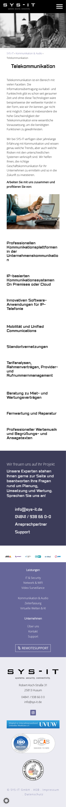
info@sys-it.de (28, 509)
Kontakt (33, 631)
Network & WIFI (33, 583)
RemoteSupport (35, 648)
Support (22, 532)
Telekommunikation (33, 66)
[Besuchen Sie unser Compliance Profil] (33, 752)
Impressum (51, 789)
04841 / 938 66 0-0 (33, 517)
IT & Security (33, 578)
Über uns (33, 626)
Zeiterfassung (33, 603)
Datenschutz (34, 794)
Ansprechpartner (31, 524)
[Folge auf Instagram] (33, 712)
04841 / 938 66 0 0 (33, 697)
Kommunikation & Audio (29, 53)
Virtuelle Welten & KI (33, 608)
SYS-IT (10, 53)
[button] (6, 800)
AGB (36, 789)
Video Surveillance (33, 588)
